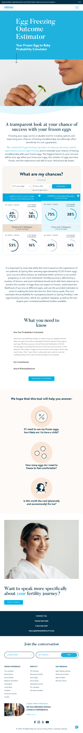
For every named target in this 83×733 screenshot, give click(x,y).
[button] (77, 727)
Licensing (57, 729)
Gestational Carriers (36, 684)
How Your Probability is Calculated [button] (28, 333)
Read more (31, 715)
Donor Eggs (34, 677)
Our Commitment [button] (21, 362)
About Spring (8, 674)
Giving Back (8, 684)
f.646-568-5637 (41, 626)
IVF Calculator (34, 687)
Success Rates (8, 677)
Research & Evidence (11, 681)
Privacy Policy (48, 729)
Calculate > (62, 186)
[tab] (41, 333)
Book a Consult (13, 602)
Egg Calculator (60, 677)
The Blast (7, 690)
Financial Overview (10, 694)
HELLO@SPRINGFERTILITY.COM (41, 631)
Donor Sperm (34, 681)
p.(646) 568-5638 (41, 621)
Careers (6, 697)
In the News (8, 687)
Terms (39, 729)
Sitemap (64, 729)
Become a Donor (61, 681)
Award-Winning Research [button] (24, 369)
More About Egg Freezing (41, 378)
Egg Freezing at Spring (63, 671)
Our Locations (9, 671)
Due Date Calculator (36, 690)
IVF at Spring (34, 671)
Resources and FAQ (36, 674)
